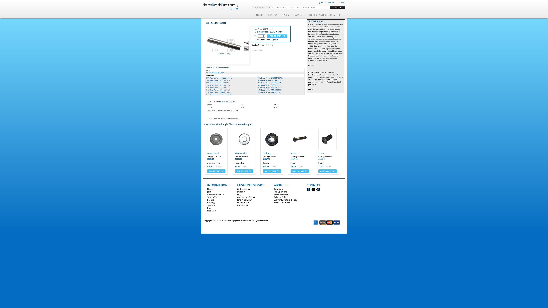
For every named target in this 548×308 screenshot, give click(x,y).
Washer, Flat (241, 153)
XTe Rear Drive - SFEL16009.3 (269, 90)
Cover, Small (213, 153)
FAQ (239, 194)
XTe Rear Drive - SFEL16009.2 (269, 87)
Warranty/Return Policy (285, 199)
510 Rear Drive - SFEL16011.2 (218, 90)
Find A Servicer (244, 199)
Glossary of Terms (246, 197)
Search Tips (212, 197)
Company (278, 189)
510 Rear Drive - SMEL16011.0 (218, 92)
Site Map (211, 210)
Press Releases (281, 194)
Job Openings (280, 191)
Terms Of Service (282, 202)
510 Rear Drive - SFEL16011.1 (218, 87)
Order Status (243, 189)
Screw (293, 153)
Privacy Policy (281, 197)
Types (285, 15)
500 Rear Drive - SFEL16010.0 (218, 80)
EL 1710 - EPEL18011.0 (215, 73)
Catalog (299, 15)
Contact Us (242, 205)
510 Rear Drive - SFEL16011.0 (218, 85)
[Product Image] (246, 43)
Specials (211, 205)
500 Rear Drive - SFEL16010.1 (218, 83)
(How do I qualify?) (229, 101)
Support (241, 191)
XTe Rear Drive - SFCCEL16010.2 (271, 80)
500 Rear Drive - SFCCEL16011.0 (219, 78)
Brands (272, 15)
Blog (209, 208)
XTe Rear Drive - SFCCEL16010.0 (219, 95)
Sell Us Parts (243, 202)
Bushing (267, 153)
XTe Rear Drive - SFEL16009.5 (269, 92)
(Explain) (274, 39)
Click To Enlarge (224, 53)
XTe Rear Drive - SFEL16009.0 (269, 83)
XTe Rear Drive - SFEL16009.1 (269, 85)
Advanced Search (215, 194)
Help (340, 15)
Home (259, 15)
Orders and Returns (322, 15)
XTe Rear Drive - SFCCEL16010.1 (271, 78)
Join (209, 191)
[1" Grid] (246, 48)
